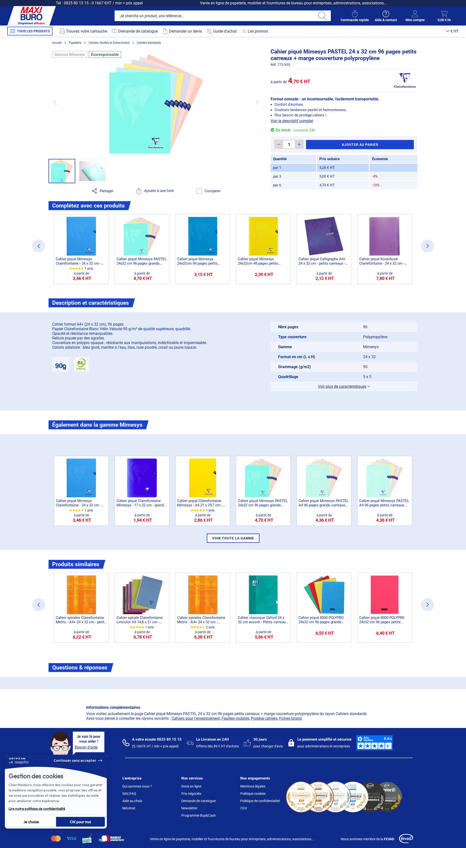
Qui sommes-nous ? (137, 786)
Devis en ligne (191, 786)
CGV (243, 808)
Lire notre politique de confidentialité (37, 808)
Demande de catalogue (198, 801)
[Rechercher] (322, 16)
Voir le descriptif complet (292, 121)
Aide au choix (132, 801)
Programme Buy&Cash (198, 815)
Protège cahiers (264, 718)
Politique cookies (253, 794)
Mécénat (128, 808)
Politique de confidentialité (260, 801)
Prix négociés (191, 794)
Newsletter (189, 808)
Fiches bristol (290, 718)
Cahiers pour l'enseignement (196, 718)
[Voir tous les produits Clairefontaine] (404, 80)
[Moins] (278, 144)
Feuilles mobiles (235, 718)
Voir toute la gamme (233, 538)
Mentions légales (253, 786)
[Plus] (299, 144)
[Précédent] (55, 102)
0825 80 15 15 (76, 3)
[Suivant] (256, 102)
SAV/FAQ (129, 794)
